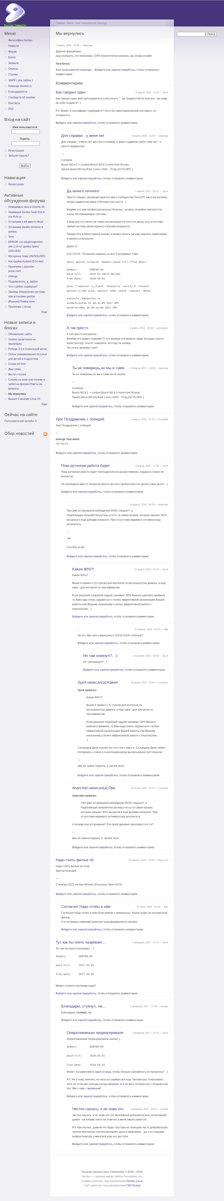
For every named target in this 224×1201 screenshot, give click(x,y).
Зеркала (13, 63)
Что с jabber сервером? (22, 286)
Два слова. (14, 369)
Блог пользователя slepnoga (91, 23)
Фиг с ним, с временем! (86, 1088)
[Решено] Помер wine (21, 301)
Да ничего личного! (83, 191)
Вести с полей (17, 374)
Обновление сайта (20, 334)
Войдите (100, 69)
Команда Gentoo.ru (20, 86)
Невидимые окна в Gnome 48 (26, 206)
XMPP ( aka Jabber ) (20, 80)
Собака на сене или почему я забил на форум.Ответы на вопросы (26, 384)
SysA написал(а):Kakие (98, 682)
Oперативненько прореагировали (95, 1033)
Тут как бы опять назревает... (80, 942)
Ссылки (13, 74)
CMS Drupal (133, 1185)
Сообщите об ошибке (21, 97)
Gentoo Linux (135, 1181)
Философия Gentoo (20, 40)
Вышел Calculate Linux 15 (24, 398)
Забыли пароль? (18, 155)
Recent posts (16, 184)
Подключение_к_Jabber (23, 281)
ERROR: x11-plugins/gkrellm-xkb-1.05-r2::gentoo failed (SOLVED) (25, 246)
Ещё (44, 312)
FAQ (10, 108)
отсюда (106, 1071)
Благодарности (17, 91)
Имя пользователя (26, 127)
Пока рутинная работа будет (85, 466)
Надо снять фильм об (75, 860)
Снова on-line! (17, 363)
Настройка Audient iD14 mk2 (26, 261)
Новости (13, 46)
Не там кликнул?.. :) (100, 656)
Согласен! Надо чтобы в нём (85, 907)
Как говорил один (71, 92)
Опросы (13, 68)
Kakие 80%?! (83, 569)
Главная (60, 23)
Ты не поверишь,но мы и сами (98, 368)
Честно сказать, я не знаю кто (97, 1109)
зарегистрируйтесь (123, 69)
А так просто (77, 328)
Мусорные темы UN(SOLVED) (26, 256)
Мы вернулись (17, 393)
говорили (113, 1084)
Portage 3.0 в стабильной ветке (27, 349)
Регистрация (16, 150)
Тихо (11, 236)
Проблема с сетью (19, 306)
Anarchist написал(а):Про (93, 788)
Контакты (14, 103)
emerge (13, 276)
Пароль (26, 138)
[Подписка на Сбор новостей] (45, 433)
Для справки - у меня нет (82, 136)
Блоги (12, 57)
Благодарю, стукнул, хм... (83, 1006)
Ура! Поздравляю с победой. (80, 419)
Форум (12, 51)
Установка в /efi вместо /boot (25, 221)
